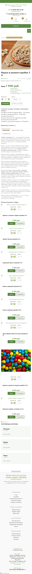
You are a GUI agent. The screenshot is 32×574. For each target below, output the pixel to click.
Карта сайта (16, 513)
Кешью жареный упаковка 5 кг (12, 286)
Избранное (27, 21)
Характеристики (17, 130)
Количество (4, 97)
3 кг (7, 422)
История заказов (16, 535)
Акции (16, 526)
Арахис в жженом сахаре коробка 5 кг (15, 215)
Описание (5, 130)
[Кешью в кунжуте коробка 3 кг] (16, 55)
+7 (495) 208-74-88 (16, 10)
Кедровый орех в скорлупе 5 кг (12, 263)
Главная (3, 37)
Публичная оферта (16, 500)
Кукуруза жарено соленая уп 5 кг (13, 409)
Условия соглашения (16, 502)
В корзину (5, 103)
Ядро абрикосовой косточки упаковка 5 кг (15, 334)
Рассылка (16, 539)
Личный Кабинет (16, 534)
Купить (11, 223)
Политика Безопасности (16, 498)
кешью (4, 422)
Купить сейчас (6, 434)
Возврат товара (16, 511)
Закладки (16, 537)
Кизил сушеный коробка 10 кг (12, 310)
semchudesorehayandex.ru (17, 14)
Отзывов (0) (6, 134)
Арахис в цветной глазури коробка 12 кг (15, 385)
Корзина (15, 21)
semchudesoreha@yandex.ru (17, 569)
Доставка (16, 496)
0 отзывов (28, 78)
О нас (16, 495)
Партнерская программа (16, 524)
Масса (13, 97)
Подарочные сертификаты (16, 522)
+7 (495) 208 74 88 (17, 550)
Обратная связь (16, 509)
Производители (16, 521)
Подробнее (20, 223)
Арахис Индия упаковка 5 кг (11, 239)
